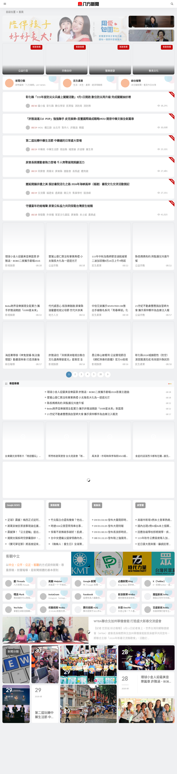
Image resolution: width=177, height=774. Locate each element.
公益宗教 (53, 265)
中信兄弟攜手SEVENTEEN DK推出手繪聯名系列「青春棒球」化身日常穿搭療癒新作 (110, 310)
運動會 (67, 171)
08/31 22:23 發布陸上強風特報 (111, 538)
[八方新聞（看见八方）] (88, 4)
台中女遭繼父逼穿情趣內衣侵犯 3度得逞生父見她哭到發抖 (68, 538)
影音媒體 (11, 426)
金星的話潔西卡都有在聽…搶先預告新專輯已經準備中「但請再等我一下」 (154, 456)
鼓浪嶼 (87, 193)
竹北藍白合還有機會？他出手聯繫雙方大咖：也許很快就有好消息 (68, 520)
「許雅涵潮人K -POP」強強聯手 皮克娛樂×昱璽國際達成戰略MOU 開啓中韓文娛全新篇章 (80, 119)
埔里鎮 (72, 149)
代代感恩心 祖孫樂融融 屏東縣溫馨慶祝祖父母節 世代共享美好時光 (66, 310)
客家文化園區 (62, 215)
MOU (40, 128)
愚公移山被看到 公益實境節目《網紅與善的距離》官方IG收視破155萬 (110, 359)
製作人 (65, 128)
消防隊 (87, 106)
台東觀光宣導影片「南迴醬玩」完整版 (24, 456)
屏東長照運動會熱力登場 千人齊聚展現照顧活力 (55, 162)
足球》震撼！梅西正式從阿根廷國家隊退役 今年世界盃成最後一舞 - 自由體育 (24, 520)
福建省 (50, 193)
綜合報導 (10, 364)
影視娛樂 (10, 265)
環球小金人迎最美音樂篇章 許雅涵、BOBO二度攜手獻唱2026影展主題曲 (22, 261)
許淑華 (81, 149)
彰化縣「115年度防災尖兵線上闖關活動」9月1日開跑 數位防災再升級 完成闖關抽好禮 (78, 97)
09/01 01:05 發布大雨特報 (109, 526)
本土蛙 (83, 215)
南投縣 (63, 149)
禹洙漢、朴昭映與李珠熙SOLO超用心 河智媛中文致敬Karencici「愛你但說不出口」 (111, 456)
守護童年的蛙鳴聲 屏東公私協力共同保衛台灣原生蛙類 (59, 206)
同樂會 (41, 171)
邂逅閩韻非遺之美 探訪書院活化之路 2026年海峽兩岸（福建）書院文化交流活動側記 (77, 184)
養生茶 (89, 149)
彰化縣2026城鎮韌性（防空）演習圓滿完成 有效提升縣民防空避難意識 (152, 359)
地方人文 (53, 315)
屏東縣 (58, 171)
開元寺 (67, 193)
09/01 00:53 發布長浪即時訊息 (111, 532)
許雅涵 (74, 128)
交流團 (41, 193)
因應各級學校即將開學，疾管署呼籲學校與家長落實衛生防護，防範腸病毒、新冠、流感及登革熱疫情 (155, 532)
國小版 (41, 106)
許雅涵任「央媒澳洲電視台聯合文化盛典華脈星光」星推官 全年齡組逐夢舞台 (67, 359)
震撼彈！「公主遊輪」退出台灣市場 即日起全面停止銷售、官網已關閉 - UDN (24, 532)
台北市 (56, 128)
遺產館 (58, 193)
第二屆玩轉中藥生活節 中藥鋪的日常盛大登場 (54, 140)
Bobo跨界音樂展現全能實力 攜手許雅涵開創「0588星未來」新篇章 (22, 310)
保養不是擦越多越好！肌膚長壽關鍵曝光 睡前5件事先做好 (68, 532)
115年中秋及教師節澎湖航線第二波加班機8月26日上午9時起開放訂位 (109, 261)
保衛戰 (41, 215)
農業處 (92, 215)
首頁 (21, 12)
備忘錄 (48, 128)
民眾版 (69, 106)
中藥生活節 (52, 149)
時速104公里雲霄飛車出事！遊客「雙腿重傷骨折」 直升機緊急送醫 (68, 526)
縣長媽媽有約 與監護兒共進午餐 (65, 403)
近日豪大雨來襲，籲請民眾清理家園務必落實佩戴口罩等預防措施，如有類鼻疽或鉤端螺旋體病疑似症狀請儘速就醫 (155, 544)
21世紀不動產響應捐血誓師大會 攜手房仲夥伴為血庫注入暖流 (152, 310)
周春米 (50, 171)
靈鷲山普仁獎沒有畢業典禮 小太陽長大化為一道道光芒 (78, 398)
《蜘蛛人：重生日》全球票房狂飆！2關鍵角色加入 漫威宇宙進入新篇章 (68, 544)
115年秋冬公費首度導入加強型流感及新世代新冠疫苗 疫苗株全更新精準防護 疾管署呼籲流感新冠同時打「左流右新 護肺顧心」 (155, 538)
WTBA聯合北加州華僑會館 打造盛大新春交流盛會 (127, 621)
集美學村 (77, 193)
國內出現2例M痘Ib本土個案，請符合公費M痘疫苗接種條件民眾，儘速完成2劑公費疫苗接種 (155, 526)
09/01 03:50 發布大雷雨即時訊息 (111, 520)
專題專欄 (14, 383)
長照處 (76, 171)
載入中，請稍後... (18, 489)
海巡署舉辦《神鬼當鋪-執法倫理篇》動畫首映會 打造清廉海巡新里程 (22, 359)
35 (100, 374)
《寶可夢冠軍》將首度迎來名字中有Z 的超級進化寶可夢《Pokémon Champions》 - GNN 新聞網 (24, 544)
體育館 (84, 171)
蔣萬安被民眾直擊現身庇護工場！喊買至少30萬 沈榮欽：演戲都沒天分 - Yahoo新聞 (24, 526)
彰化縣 (50, 106)
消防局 (78, 106)
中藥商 (41, 149)
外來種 (50, 215)
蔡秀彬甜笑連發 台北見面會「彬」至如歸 (67, 456)
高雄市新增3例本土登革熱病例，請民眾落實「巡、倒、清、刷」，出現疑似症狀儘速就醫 (155, 520)
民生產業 (96, 265)
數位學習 (60, 106)
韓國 (81, 128)
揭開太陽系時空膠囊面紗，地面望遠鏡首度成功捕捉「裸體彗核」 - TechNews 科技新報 (24, 538)
